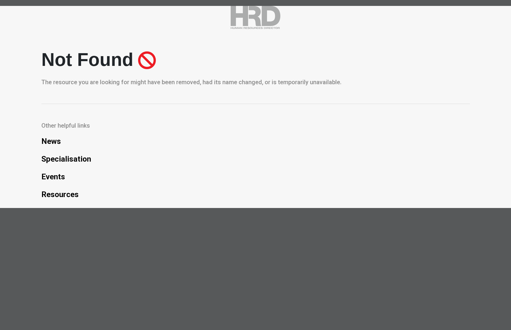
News (51, 141)
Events (53, 176)
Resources (60, 194)
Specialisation (66, 159)
